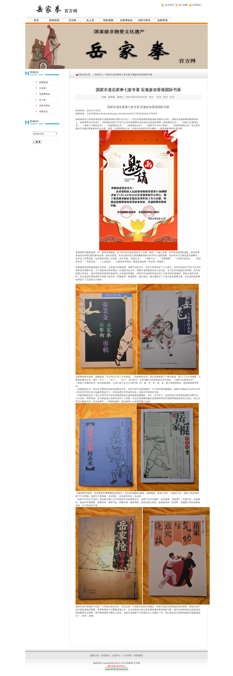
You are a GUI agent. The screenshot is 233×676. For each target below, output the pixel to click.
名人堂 (90, 20)
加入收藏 (183, 5)
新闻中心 (99, 74)
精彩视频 (108, 20)
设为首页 (169, 5)
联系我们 (197, 5)
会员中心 (116, 655)
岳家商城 (162, 20)
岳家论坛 (43, 111)
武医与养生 (144, 20)
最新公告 (94, 655)
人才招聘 (127, 655)
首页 (36, 20)
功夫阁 (72, 20)
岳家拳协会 (126, 20)
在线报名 (105, 655)
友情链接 (138, 655)
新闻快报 (54, 20)
